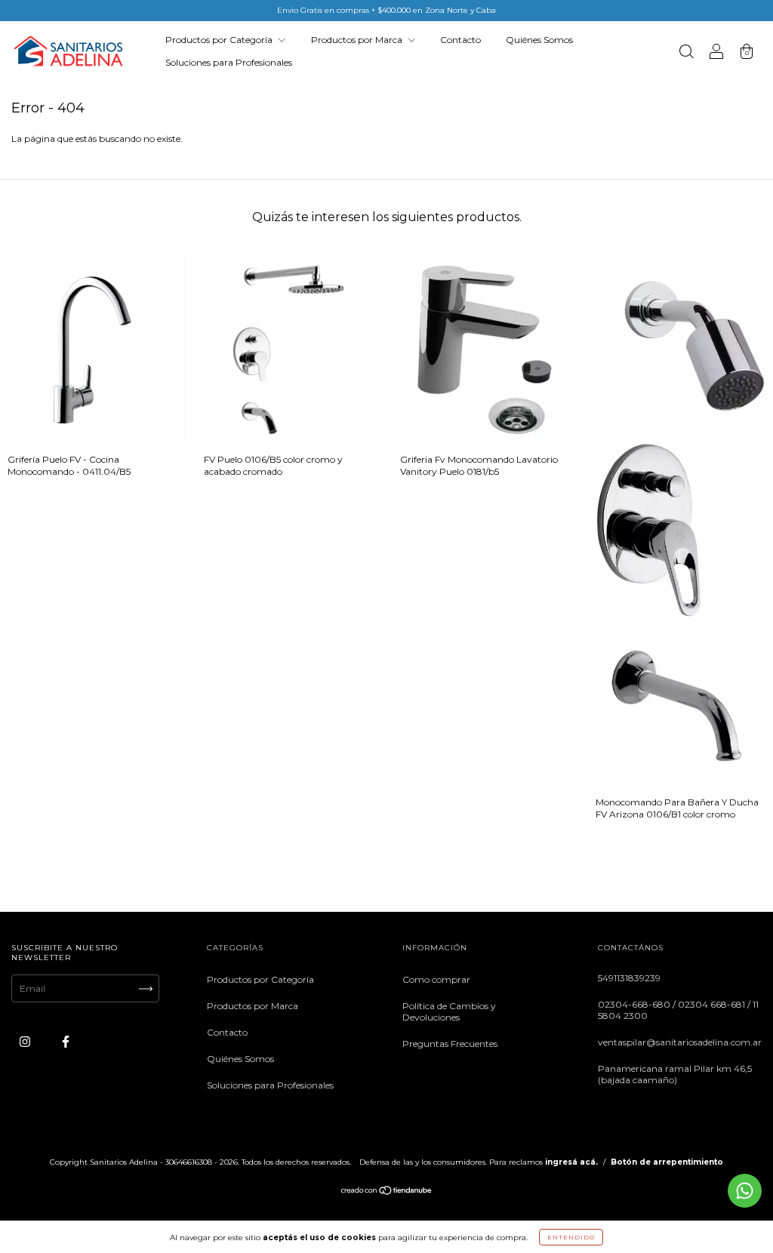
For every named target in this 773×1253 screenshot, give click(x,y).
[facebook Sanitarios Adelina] (65, 1042)
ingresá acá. (571, 1162)
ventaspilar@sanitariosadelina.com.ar (680, 1042)
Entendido (571, 1237)
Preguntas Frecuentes (449, 1043)
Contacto (460, 39)
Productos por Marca (358, 39)
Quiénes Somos (539, 39)
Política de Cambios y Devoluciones (449, 1011)
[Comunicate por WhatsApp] (745, 1191)
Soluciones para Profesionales (228, 62)
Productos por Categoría (220, 39)
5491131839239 (629, 978)
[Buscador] (686, 53)
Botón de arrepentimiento (667, 1162)
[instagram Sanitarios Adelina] (26, 1042)
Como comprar (436, 979)
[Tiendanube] (387, 1192)
